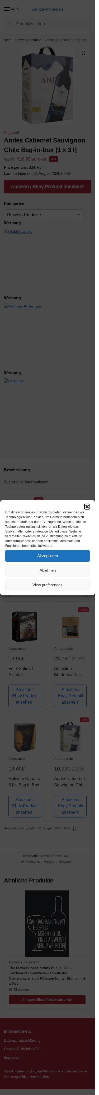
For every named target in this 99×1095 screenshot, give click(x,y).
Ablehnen (48, 570)
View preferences (47, 585)
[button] (87, 506)
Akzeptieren (47, 555)
